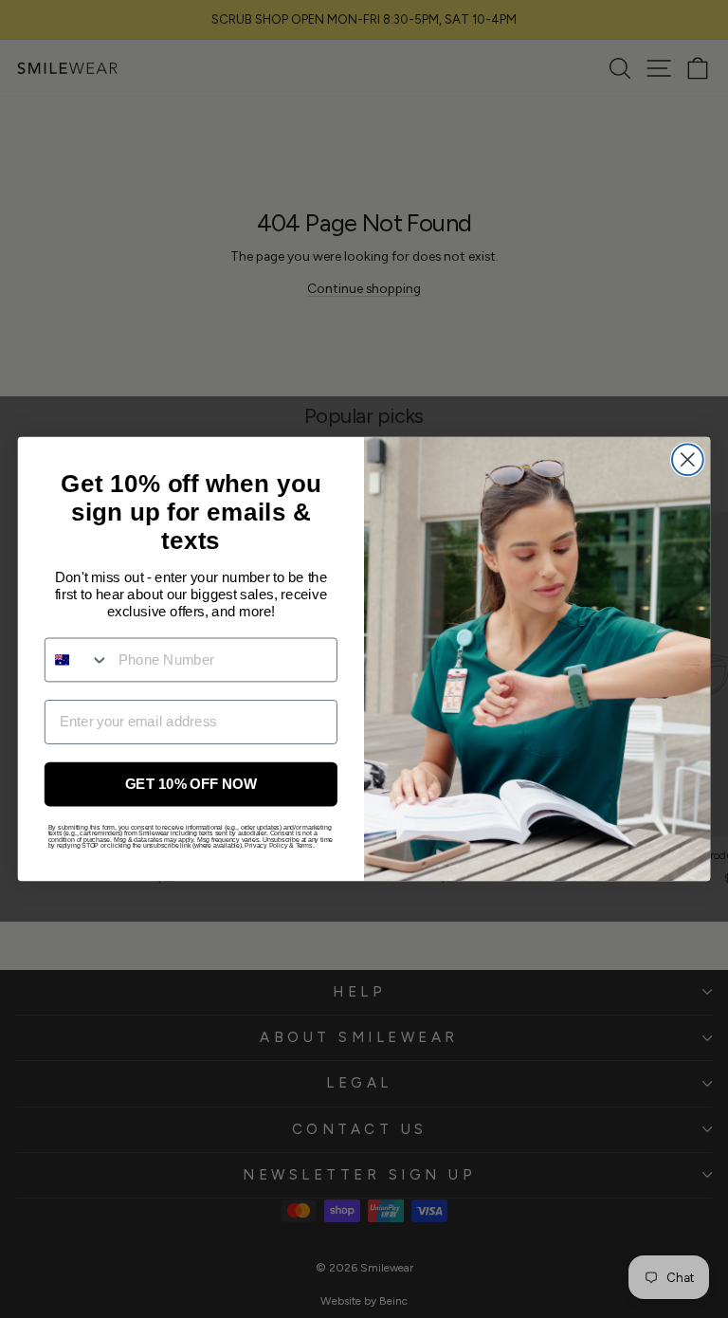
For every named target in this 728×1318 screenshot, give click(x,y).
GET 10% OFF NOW (191, 783)
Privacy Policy (266, 845)
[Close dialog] (687, 459)
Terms (304, 845)
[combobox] (77, 659)
